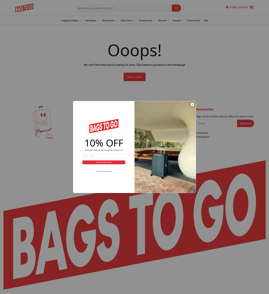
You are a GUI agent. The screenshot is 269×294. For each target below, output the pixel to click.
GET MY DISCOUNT (103, 162)
